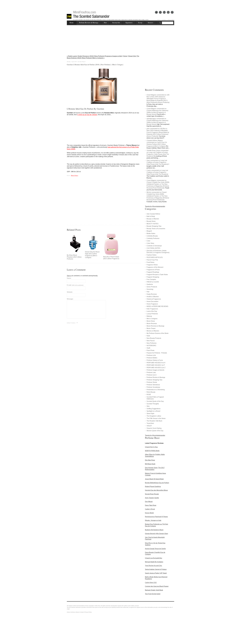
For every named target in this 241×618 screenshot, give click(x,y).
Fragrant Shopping (153, 277)
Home (72, 22)
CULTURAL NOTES (153, 248)
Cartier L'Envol (150, 509)
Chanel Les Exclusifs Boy (153, 558)
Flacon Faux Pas (152, 260)
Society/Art (116, 22)
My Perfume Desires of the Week (157, 333)
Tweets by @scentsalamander (155, 206)
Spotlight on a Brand (153, 411)
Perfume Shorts (152, 382)
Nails (148, 336)
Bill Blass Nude (150, 464)
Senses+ (150, 22)
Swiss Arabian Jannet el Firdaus (156, 569)
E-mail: (75, 285)
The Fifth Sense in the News (156, 418)
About (158, 19)
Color (148, 241)
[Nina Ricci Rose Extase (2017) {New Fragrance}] (111, 244)
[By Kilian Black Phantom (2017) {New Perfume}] (75, 243)
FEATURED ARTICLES (155, 257)
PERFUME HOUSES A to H (156, 362)
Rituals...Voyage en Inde (153, 520)
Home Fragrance (152, 304)
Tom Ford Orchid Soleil (152, 594)
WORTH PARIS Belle (152, 451)
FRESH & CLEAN (153, 282)
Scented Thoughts (153, 404)
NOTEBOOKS (151, 345)
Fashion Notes (151, 255)
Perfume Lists (151, 372)
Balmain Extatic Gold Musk (154, 590)
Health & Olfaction (153, 296)
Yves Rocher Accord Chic (153, 565)
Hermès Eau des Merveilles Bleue (156, 490)
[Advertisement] (120, 4)
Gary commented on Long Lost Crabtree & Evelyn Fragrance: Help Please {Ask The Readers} (157, 162)
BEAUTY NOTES (152, 223)
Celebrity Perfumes (153, 238)
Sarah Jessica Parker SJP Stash (156, 573)
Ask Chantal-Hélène (153, 214)
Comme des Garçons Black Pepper (157, 586)
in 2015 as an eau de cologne (87, 114)
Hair (148, 291)
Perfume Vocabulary (153, 387)
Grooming (150, 289)
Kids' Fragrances (152, 309)
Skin (148, 406)
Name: (69, 278)
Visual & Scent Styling (154, 428)
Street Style (150, 413)
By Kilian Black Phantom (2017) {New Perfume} (74, 257)
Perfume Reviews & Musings (88, 22)
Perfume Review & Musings (156, 377)
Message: (70, 299)
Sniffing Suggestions (153, 408)
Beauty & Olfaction (153, 219)
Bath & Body (151, 216)
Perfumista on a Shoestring (156, 389)
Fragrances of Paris (153, 269)
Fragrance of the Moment (155, 267)
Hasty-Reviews (152, 294)
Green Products (152, 287)
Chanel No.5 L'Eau (151, 447)
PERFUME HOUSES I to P (156, 365)
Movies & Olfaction (153, 331)
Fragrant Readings (153, 272)
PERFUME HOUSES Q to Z (156, 367)
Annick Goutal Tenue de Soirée (155, 548)
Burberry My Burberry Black (154, 530)
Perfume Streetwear (153, 385)
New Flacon (151, 340)
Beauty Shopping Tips (154, 226)
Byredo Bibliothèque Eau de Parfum (157, 483)
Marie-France (74, 175)
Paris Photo (150, 350)
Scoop (140, 22)
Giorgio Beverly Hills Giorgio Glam (156, 533)
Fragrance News (152, 265)
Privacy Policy (171, 19)
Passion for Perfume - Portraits (157, 353)
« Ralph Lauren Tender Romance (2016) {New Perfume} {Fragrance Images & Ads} (94, 56)
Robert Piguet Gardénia (153, 486)
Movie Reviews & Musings (155, 326)
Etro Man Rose (150, 460)
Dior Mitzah (149, 501)
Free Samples (151, 279)
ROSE (149, 394)
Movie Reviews (152, 323)
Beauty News (151, 221)
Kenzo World (149, 513)
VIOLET (149, 426)
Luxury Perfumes (152, 314)
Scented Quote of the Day (155, 401)
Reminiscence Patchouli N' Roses (156, 516)
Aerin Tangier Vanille (152, 498)
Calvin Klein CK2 (151, 582)
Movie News (151, 321)
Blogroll (149, 231)
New (105, 22)
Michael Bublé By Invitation (154, 562)
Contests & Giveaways (154, 246)
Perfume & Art (151, 355)
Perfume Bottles (152, 358)
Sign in (69, 275)
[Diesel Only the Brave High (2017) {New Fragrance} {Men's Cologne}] (93, 242)
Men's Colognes (152, 318)
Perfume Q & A (151, 375)
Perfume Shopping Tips (154, 380)
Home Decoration (152, 301)
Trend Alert (150, 423)
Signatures (129, 22)
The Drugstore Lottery (154, 416)
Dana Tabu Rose (150, 505)
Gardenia (150, 284)
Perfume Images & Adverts (155, 370)
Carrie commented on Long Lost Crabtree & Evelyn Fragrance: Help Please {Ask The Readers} (157, 172)
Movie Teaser (151, 328)
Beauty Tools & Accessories (156, 228)
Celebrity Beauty (152, 236)
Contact (164, 19)
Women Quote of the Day (155, 430)
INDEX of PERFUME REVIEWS (157, 306)
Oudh (148, 348)
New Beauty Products (154, 338)
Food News (150, 262)
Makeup (149, 316)
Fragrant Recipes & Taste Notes (157, 274)
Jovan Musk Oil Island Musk (154, 479)
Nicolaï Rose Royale (152, 494)
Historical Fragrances (154, 299)
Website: (70, 292)
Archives (73, 612)
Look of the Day (152, 311)
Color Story (150, 243)
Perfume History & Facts (155, 360)
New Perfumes (151, 343)
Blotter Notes (151, 233)
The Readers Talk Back (154, 421)
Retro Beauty (151, 392)
